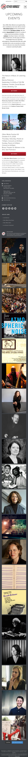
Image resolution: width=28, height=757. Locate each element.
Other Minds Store (7, 222)
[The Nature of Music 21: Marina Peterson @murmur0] (14, 451)
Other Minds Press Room (8, 220)
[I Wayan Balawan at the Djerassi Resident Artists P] (14, 275)
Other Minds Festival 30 (10, 134)
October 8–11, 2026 (9, 137)
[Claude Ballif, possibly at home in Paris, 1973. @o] (14, 426)
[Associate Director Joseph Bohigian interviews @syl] (14, 401)
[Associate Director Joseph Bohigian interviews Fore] (14, 250)
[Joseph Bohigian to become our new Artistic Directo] (14, 702)
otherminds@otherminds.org (9, 198)
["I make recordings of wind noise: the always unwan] (14, 325)
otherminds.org (7, 200)
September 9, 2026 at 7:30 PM (13, 82)
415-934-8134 (6, 195)
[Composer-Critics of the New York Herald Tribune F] (14, 602)
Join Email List (8, 1)
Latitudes (6, 36)
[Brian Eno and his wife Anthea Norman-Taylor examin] (14, 526)
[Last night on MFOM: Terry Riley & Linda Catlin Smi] (14, 677)
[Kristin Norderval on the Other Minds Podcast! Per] (14, 501)
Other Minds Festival (8, 28)
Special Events (10, 32)
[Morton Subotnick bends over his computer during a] (14, 627)
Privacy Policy (17, 756)
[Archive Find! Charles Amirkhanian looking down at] (14, 728)
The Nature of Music (15, 30)
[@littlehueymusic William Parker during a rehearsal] (14, 376)
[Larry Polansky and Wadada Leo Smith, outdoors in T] (14, 476)
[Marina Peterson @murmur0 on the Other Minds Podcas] (14, 652)
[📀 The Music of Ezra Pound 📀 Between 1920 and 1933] (14, 350)
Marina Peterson (8, 80)
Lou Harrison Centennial (8, 225)
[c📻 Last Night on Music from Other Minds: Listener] (14, 300)
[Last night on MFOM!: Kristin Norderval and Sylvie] (14, 552)
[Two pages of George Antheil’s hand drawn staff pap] (14, 577)
